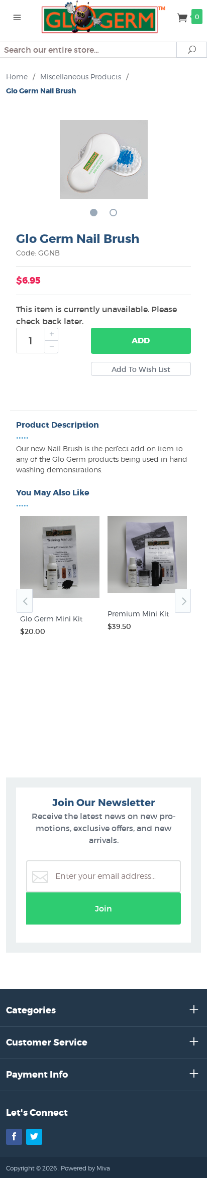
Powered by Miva (85, 1168)
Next (183, 601)
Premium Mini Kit (138, 613)
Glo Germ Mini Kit (51, 618)
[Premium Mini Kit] (147, 592)
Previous (25, 601)
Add (141, 340)
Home (17, 76)
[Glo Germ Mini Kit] (59, 597)
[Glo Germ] (104, 16)
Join (103, 908)
